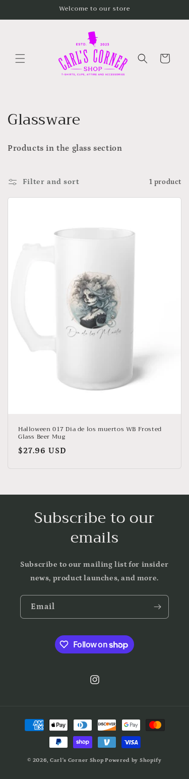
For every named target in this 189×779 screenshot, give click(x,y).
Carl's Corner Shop (77, 760)
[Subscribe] (157, 607)
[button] (20, 58)
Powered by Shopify (133, 760)
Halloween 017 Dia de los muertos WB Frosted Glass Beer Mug (90, 433)
